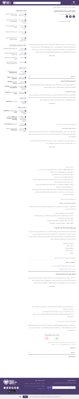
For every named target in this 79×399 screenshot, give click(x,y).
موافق (25, 396)
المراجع (73, 352)
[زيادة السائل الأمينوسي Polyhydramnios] (22, 73)
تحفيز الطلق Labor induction (10, 124)
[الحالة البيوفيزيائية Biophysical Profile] (22, 112)
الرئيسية (74, 7)
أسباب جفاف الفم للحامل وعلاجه (67, 269)
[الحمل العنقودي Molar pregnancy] (22, 78)
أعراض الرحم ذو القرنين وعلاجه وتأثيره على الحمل (63, 266)
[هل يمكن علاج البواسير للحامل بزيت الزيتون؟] (22, 54)
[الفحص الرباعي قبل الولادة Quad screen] (22, 130)
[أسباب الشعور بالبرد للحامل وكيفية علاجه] (22, 16)
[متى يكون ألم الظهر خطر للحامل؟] (22, 49)
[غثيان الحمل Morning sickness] (22, 82)
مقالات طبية (68, 7)
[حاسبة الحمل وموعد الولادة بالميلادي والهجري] (22, 39)
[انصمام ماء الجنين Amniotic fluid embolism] (22, 88)
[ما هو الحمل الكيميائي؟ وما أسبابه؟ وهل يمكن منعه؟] (22, 62)
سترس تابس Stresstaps (11, 101)
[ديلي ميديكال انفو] (6, 2)
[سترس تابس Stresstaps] (22, 102)
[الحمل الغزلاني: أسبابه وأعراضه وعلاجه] (22, 58)
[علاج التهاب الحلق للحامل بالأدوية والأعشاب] (22, 21)
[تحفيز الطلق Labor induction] (22, 125)
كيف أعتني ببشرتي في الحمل (63, 321)
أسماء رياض (67, 342)
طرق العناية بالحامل (65, 199)
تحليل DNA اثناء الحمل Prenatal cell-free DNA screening (12, 118)
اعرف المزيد (31, 396)
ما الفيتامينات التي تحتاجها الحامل (62, 258)
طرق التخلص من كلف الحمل (63, 124)
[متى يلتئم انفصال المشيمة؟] (22, 32)
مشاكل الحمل (56, 7)
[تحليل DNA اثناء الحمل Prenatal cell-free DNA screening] (22, 119)
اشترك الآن (49, 387)
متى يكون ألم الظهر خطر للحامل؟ (10, 48)
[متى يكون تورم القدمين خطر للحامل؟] (22, 27)
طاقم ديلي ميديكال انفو (52, 342)
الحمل (62, 7)
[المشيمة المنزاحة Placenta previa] (22, 93)
